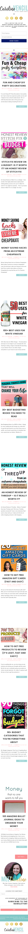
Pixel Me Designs (23, 918)
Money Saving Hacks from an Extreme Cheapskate (14, 251)
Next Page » (21, 856)
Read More (14, 886)
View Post (21, 106)
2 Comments (16, 501)
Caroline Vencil (14, 9)
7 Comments (16, 257)
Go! (14, 909)
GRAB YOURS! (14, 41)
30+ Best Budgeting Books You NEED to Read (14, 413)
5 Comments (16, 88)
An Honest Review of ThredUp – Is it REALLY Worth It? (14, 495)
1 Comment (16, 336)
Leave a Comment (17, 174)
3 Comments (16, 828)
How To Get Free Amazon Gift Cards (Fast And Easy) (14, 578)
